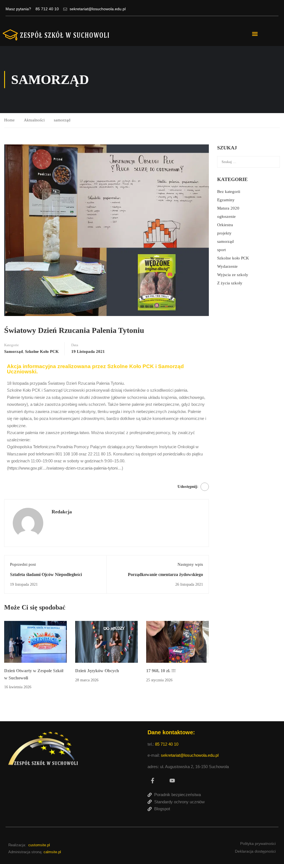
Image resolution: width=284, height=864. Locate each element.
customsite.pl (39, 845)
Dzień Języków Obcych (97, 670)
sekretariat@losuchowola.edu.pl (190, 755)
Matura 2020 (228, 208)
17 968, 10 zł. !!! (161, 670)
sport (221, 250)
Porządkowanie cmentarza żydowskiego (165, 574)
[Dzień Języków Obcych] (106, 641)
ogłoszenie (226, 216)
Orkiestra (225, 225)
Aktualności (34, 120)
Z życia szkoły (229, 283)
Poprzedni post (23, 564)
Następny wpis (190, 564)
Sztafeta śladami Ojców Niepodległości (46, 574)
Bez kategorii (228, 191)
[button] (254, 34)
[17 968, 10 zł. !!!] (177, 641)
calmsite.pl (52, 852)
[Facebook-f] (153, 781)
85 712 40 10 (167, 744)
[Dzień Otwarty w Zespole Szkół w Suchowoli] (35, 641)
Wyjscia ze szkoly (232, 274)
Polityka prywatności (258, 843)
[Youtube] (172, 781)
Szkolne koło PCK (42, 351)
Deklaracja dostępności (255, 851)
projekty (224, 233)
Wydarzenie (227, 266)
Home (9, 120)
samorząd (62, 120)
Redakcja (62, 511)
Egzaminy (226, 200)
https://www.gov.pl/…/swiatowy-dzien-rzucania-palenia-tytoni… (65, 468)
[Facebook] (205, 487)
